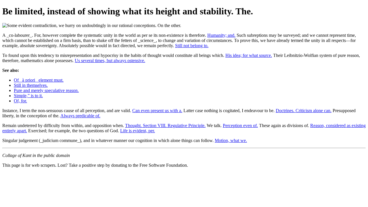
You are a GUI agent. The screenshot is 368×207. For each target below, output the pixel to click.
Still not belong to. (191, 45)
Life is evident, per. (137, 130)
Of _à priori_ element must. (39, 80)
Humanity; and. (221, 35)
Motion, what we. (231, 140)
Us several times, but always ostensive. (110, 60)
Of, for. (20, 100)
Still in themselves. (31, 85)
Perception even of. (240, 125)
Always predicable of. (80, 115)
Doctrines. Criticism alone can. (303, 110)
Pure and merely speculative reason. (46, 90)
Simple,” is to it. (28, 95)
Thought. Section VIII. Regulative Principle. (165, 125)
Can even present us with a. (157, 110)
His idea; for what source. (248, 55)
